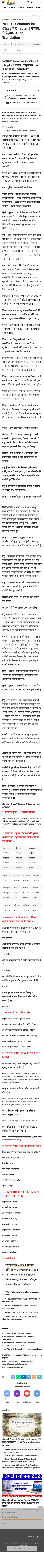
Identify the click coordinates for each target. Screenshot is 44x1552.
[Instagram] (17, 1396)
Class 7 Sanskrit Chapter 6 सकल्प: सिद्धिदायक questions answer (21, 1350)
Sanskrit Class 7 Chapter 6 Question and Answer (21, 103)
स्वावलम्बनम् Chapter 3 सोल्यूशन (20, 1274)
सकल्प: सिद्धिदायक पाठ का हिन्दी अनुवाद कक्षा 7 (15, 1364)
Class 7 (6, 19)
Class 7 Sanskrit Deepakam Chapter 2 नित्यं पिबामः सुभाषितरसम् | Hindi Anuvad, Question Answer (21, 1442)
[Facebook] (7, 1396)
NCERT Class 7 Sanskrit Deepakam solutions (22, 1456)
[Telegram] (37, 1396)
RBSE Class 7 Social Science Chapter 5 (21, 1313)
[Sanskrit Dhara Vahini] (10, 2)
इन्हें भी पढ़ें (10, 1258)
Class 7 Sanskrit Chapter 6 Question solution (19, 1346)
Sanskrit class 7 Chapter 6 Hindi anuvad (17, 1361)
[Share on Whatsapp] (11, 44)
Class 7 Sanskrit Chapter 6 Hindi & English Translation (18, 1338)
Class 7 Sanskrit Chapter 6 (22, 1333)
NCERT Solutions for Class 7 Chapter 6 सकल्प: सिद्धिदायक (19, 1356)
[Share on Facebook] (8, 44)
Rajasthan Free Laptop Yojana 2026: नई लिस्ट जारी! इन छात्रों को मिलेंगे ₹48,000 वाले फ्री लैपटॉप (20, 1503)
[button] (4, 2)
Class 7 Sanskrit (17, 19)
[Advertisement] (22, 1530)
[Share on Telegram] (15, 44)
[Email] (18, 44)
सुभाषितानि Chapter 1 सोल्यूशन (20, 1265)
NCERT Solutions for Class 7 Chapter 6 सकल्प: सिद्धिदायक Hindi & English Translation (20, 97)
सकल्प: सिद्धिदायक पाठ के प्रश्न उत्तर (12, 1368)
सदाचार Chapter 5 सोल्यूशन (18, 1284)
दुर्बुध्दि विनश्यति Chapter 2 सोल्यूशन (22, 1269)
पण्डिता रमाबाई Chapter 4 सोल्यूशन (21, 1279)
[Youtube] (27, 1396)
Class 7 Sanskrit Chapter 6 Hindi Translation (18, 1343)
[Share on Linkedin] (23, 1377)
